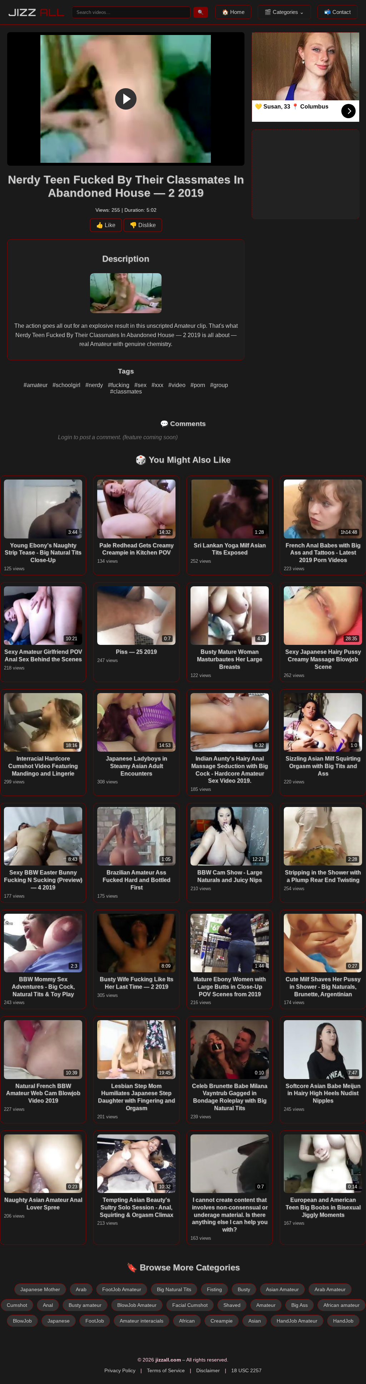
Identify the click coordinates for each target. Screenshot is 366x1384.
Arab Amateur (330, 1289)
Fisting (214, 1289)
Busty (244, 1289)
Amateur (266, 1305)
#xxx (158, 385)
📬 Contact (337, 12)
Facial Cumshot (190, 1305)
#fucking (119, 385)
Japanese (59, 1321)
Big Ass (299, 1305)
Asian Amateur (282, 1289)
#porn (199, 385)
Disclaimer (208, 1370)
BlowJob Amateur (137, 1305)
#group (219, 385)
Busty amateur (85, 1305)
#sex (141, 385)
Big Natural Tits (174, 1289)
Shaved (232, 1305)
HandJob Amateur (297, 1321)
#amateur (36, 385)
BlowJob (22, 1321)
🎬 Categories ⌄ (284, 12)
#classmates (126, 391)
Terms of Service (166, 1370)
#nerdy (94, 385)
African (187, 1321)
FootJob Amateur (121, 1289)
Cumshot (17, 1305)
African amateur (341, 1305)
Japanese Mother (40, 1289)
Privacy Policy (119, 1370)
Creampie (222, 1321)
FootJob (94, 1321)
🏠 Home (233, 12)
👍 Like (105, 225)
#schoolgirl (67, 385)
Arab (81, 1289)
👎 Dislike (143, 225)
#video (177, 385)
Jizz (37, 12)
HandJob (343, 1321)
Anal (48, 1305)
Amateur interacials (141, 1321)
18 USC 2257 (246, 1370)
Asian (254, 1321)
